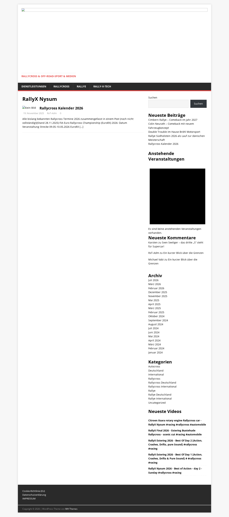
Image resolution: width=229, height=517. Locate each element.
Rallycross (61, 86)
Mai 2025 (153, 300)
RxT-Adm (52, 113)
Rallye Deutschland (159, 394)
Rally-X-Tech (102, 86)
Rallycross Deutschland (162, 382)
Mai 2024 (153, 336)
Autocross (154, 366)
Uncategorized (157, 402)
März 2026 (154, 284)
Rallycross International (162, 386)
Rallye (81, 86)
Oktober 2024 (156, 316)
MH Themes (71, 508)
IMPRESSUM (29, 498)
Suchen (152, 97)
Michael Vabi (156, 259)
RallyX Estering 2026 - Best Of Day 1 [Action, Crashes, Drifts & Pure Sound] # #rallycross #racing (175, 458)
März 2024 (154, 344)
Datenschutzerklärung (34, 494)
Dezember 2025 (157, 292)
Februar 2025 (156, 312)
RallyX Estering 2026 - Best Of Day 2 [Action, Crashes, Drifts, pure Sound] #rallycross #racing (175, 444)
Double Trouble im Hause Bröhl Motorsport (174, 131)
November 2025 (157, 296)
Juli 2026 (153, 280)
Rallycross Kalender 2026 (61, 108)
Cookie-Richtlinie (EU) (33, 491)
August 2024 (155, 324)
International (156, 374)
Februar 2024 (156, 348)
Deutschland (156, 370)
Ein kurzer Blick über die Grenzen (183, 253)
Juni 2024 (153, 332)
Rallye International (160, 398)
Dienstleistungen (33, 86)
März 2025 (154, 308)
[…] (81, 126)
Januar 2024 (155, 352)
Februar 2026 (156, 288)
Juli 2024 (153, 328)
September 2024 (158, 320)
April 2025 (154, 304)
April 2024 (154, 340)
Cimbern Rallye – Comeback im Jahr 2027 (172, 119)
